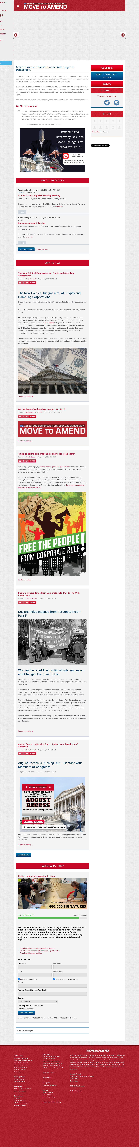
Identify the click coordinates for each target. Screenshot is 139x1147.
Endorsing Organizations (21, 1065)
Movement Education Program (52, 1065)
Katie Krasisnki (31, 279)
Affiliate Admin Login (77, 1086)
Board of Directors (19, 1069)
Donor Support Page (49, 1097)
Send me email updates (28, 979)
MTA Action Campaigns (21, 1103)
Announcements (19, 1079)
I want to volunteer (27, 1009)
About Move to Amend (21, 1058)
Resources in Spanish (49, 1085)
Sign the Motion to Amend (107, 76)
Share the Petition (19, 1100)
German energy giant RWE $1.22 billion (54, 467)
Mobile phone (58, 971)
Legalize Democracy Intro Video (53, 1063)
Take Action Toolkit (49, 1058)
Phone (20, 982)
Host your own (42, 249)
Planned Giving (47, 1094)
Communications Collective (31, 223)
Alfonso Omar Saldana (34, 412)
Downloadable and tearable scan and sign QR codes (40, 951)
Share (32, 283)
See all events (26, 249)
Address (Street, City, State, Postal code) (32, 990)
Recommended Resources (51, 1056)
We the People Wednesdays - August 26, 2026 (41, 409)
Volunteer (106, 68)
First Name (22, 963)
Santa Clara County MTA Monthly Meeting (39, 195)
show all (59, 207)
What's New (52, 263)
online (20, 192)
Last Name (57, 963)
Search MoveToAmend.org (52, 1102)
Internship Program (20, 1105)
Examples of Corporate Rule (51, 1061)
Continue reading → (25, 396)
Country (21, 998)
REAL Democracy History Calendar (53, 1068)
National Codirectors (20, 1067)
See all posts (23, 855)
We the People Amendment (22, 1088)
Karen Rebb (96, 132)
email (3, 68)
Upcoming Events (19, 1081)
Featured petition (53, 865)
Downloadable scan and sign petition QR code (37, 949)
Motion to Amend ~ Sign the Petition (36, 876)
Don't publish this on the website (31, 1006)
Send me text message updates (67, 979)
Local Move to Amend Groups (23, 1060)
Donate (107, 84)
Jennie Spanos (31, 457)
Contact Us (17, 1072)
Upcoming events (52, 180)
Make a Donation (48, 1092)
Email (20, 971)
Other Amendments (20, 1091)
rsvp (22, 212)
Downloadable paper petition (31, 953)
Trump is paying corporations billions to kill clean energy (46, 454)
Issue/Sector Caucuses (21, 1062)
